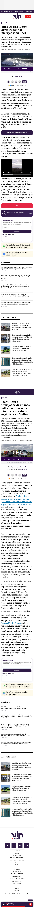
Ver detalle (5, 236)
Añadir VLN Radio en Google (17, 85)
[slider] (24, 68)
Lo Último (17, 206)
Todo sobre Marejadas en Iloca (17, 132)
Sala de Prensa (23, 469)
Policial (5, 398)
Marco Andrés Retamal (18, 467)
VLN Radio (18, 76)
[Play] (30, 904)
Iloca (4, 23)
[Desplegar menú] (2, 16)
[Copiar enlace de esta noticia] (19, 82)
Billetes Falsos (19, 11)
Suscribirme (17, 231)
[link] (17, 213)
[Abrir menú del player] (30, 900)
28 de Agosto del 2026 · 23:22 (9, 440)
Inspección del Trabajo (11, 623)
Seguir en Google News (24, 49)
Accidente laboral (6, 11)
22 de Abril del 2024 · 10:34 (8, 49)
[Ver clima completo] (7, 16)
